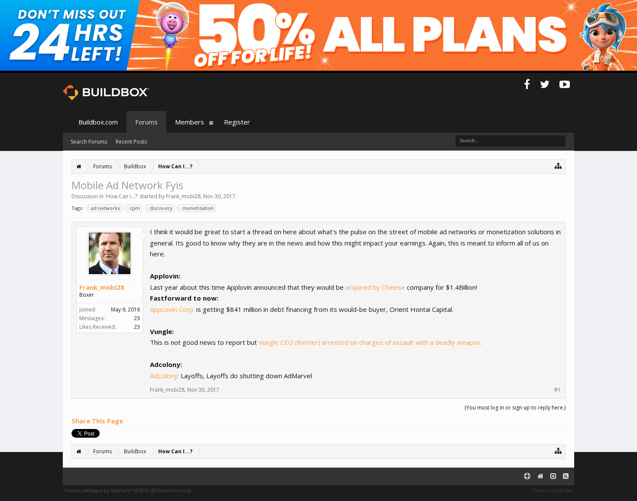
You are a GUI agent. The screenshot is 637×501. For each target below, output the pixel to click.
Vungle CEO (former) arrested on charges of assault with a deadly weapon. (370, 342)
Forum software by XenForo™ (128, 490)
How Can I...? (121, 196)
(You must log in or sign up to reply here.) (515, 407)
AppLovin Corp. (172, 309)
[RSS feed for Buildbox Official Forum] (565, 476)
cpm (135, 208)
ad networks (105, 208)
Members (189, 122)
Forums (146, 122)
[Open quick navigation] (558, 165)
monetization (198, 208)
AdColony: (164, 375)
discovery (161, 208)
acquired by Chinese (376, 287)
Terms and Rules (552, 490)
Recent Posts (131, 141)
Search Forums (89, 141)
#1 (557, 389)
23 (137, 318)
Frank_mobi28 (183, 196)
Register (237, 122)
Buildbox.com (98, 122)
